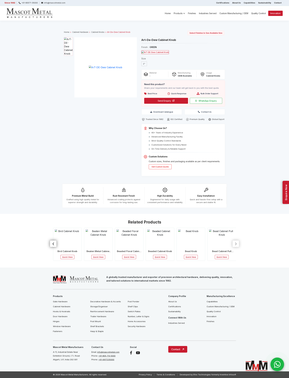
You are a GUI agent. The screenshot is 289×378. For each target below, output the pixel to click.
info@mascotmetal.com (108, 352)
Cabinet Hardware (80, 32)
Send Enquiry (164, 100)
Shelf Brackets (97, 326)
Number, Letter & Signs (138, 316)
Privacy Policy (145, 374)
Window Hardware (62, 326)
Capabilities (249, 3)
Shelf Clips (133, 306)
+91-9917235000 (106, 359)
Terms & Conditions (166, 374)
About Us (236, 3)
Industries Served (207, 13)
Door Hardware (60, 316)
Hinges (56, 321)
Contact (277, 3)
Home (168, 13)
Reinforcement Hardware (102, 311)
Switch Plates (134, 311)
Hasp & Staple (97, 331)
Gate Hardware (60, 301)
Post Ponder (133, 301)
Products (178, 13)
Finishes (192, 13)
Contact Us (206, 112)
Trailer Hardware (98, 316)
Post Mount (95, 321)
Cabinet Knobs (97, 32)
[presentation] (53, 243)
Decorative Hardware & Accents (105, 301)
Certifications (222, 3)
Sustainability (264, 3)
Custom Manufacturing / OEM (233, 13)
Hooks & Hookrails (61, 311)
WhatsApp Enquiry (208, 100)
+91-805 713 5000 (106, 356)
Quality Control (258, 13)
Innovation (275, 13)
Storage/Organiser (99, 306)
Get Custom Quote (160, 166)
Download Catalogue (163, 112)
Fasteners (57, 331)
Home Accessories (137, 321)
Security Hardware (136, 326)
